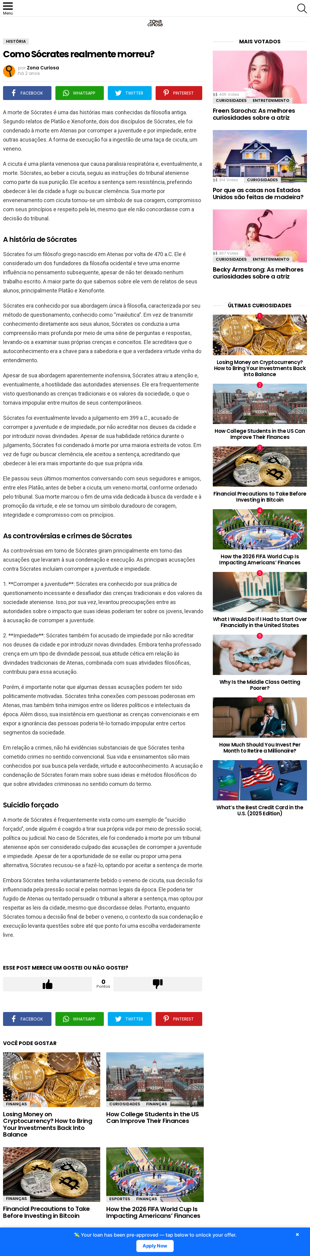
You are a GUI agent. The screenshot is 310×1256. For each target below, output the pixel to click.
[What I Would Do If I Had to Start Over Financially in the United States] (260, 592)
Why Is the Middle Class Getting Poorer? (259, 685)
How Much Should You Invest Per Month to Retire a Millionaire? (259, 747)
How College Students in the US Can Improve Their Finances (152, 1117)
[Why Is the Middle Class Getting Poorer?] (260, 655)
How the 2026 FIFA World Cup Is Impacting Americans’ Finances (153, 1212)
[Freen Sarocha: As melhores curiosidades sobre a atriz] (260, 77)
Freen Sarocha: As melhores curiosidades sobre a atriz (254, 114)
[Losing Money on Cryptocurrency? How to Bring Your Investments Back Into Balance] (51, 1079)
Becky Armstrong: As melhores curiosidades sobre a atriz (258, 273)
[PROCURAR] (302, 8)
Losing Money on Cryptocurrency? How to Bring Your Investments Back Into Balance (47, 1124)
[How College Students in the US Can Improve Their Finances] (154, 1079)
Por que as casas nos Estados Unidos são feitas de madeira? (258, 193)
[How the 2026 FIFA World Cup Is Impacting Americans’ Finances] (154, 1174)
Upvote (47, 984)
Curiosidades (124, 1104)
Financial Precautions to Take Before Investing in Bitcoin (46, 1212)
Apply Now (155, 1246)
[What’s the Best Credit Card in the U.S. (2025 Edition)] (260, 780)
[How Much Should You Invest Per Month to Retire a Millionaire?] (260, 717)
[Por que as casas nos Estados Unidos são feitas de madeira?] (260, 156)
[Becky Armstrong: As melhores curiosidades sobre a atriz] (260, 235)
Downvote (157, 984)
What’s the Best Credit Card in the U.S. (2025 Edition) (259, 810)
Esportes (119, 1199)
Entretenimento (271, 100)
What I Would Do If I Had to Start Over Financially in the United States (260, 622)
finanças (16, 1104)
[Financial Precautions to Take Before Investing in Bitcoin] (51, 1174)
